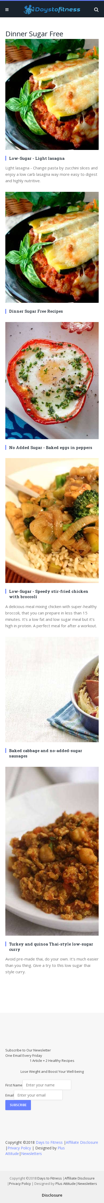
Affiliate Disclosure (82, 1142)
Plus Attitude (65, 1183)
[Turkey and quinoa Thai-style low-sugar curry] (52, 852)
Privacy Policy (19, 1147)
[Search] (96, 9)
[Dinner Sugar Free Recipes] (52, 248)
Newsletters (31, 1153)
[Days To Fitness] (52, 9)
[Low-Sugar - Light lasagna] (52, 95)
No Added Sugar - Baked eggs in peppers (50, 447)
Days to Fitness (49, 1142)
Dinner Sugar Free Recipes (36, 311)
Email (9, 1095)
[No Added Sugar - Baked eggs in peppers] (52, 381)
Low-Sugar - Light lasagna (37, 158)
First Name (13, 1085)
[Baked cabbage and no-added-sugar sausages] (52, 690)
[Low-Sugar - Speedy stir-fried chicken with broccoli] (52, 521)
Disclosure (52, 1195)
